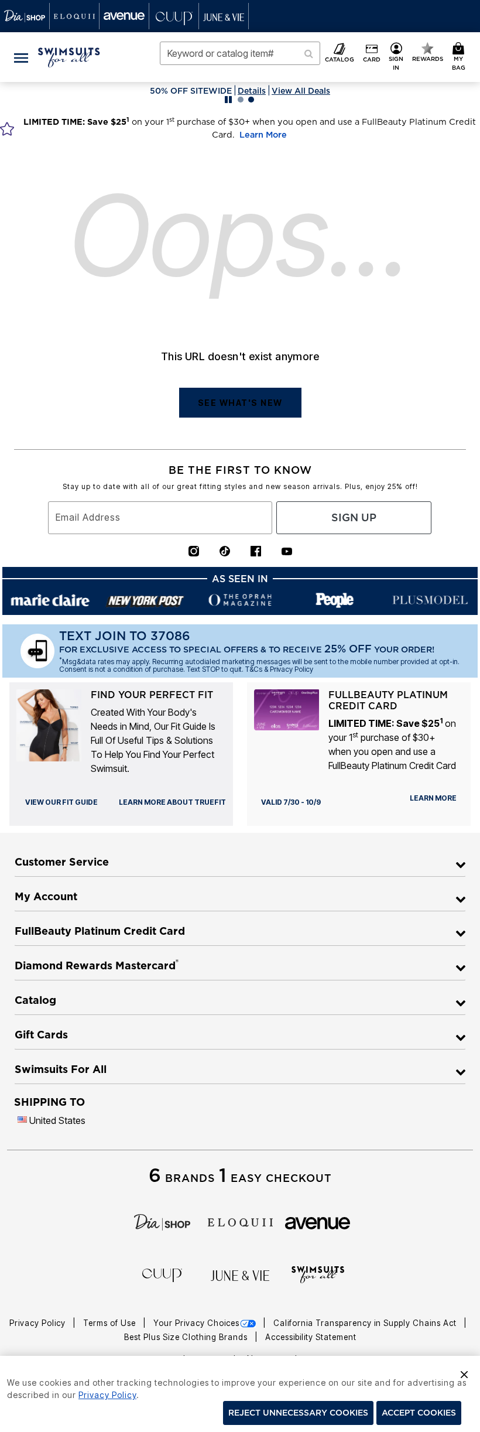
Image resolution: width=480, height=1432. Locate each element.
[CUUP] (162, 1274)
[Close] (464, 1373)
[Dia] (162, 1221)
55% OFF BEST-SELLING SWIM (267, 91)
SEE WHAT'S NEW (240, 403)
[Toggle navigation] (21, 57)
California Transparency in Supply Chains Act (366, 1323)
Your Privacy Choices (196, 1323)
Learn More (263, 135)
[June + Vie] (240, 1275)
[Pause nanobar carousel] (228, 99)
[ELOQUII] (240, 1221)
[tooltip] (25, 16)
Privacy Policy (38, 1323)
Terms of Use (110, 1323)
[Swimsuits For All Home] (69, 56)
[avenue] (317, 1222)
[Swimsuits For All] (318, 1274)
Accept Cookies (419, 1413)
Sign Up (353, 517)
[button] (396, 57)
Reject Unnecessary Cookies (298, 1413)
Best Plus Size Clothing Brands (187, 1337)
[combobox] (240, 53)
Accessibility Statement (310, 1337)
